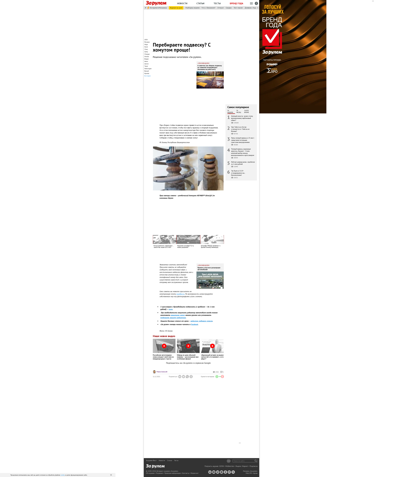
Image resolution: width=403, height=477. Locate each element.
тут (171, 309)
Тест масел (238, 8)
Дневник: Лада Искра (253, 8)
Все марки (147, 76)
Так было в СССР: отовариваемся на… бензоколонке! (238, 173)
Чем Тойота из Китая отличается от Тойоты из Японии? (240, 129)
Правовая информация (172, 473)
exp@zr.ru (180, 294)
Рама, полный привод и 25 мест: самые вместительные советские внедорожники (242, 140)
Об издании (150, 473)
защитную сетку (178, 315)
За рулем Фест (151, 460)
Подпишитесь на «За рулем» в (188, 363)
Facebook (194, 324)
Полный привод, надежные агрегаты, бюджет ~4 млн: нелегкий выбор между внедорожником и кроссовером (242, 152)
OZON (221, 466)
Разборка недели (192, 8)
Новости (182, 3)
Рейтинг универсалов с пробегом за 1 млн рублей (243, 163)
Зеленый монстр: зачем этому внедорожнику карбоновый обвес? (242, 118)
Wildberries (229, 466)
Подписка (254, 466)
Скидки (229, 8)
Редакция (159, 473)
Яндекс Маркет (242, 466)
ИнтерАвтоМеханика (158, 8)
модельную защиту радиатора (173, 317)
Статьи (200, 3)
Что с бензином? (208, 8)
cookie (63, 475)
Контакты (185, 473)
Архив (255, 473)
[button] (111, 475)
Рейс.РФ (249, 473)
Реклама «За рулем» (250, 471)
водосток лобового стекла (202, 321)
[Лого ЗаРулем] (156, 3)
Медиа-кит (195, 473)
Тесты (217, 3)
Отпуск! (220, 8)
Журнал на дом (176, 8)
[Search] (256, 461)
